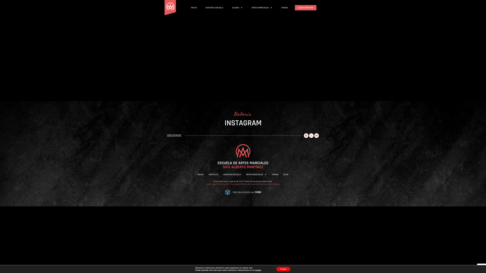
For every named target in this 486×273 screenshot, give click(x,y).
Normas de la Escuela (270, 184)
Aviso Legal (211, 184)
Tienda (284, 7)
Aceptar (283, 269)
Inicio (194, 7)
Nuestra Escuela (214, 7)
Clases (235, 7)
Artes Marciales (260, 7)
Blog (286, 174)
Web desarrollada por (247, 192)
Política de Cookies (249, 184)
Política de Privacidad (228, 184)
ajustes (258, 270)
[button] (243, 207)
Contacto (213, 174)
